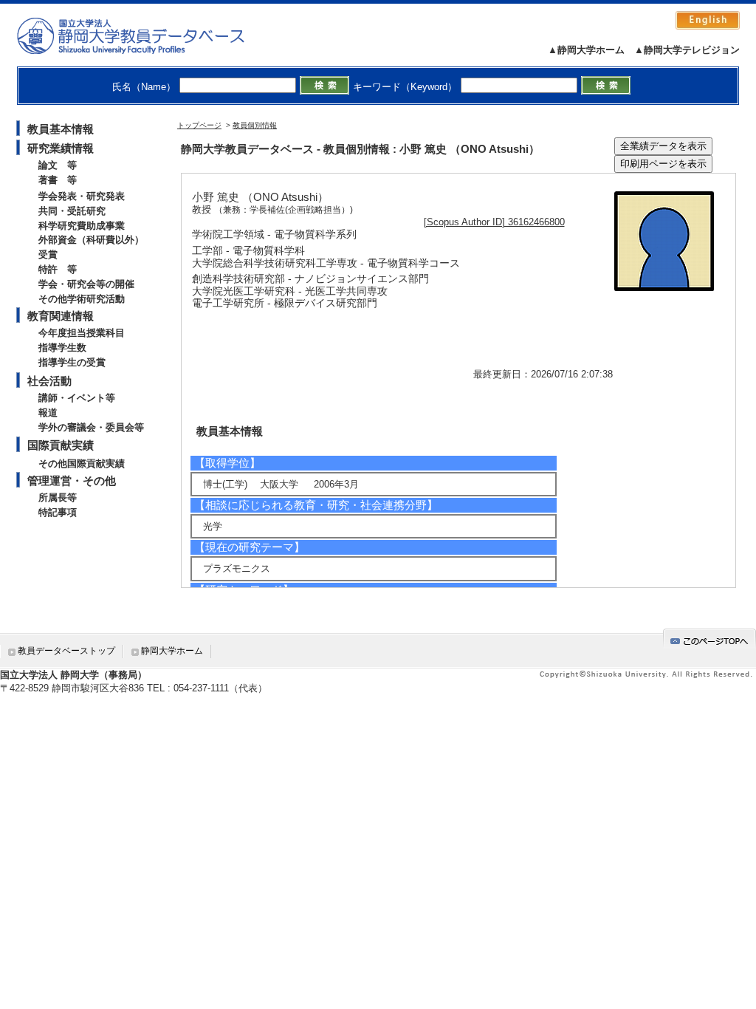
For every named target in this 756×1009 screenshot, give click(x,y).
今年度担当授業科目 (81, 332)
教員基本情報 (60, 129)
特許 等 (57, 269)
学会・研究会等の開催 (86, 284)
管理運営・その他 (71, 480)
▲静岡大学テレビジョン (687, 49)
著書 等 (57, 179)
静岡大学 (145, 35)
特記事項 (57, 512)
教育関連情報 (60, 315)
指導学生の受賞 (72, 362)
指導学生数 (62, 347)
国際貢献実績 (60, 445)
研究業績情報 (60, 148)
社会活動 (49, 380)
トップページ (199, 125)
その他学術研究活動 (81, 298)
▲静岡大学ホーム (586, 49)
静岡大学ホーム (172, 651)
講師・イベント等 (76, 397)
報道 (48, 412)
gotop (709, 639)
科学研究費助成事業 (81, 225)
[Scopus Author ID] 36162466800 (494, 222)
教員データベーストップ (66, 651)
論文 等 (57, 165)
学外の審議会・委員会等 (91, 427)
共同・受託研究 (72, 210)
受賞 (48, 254)
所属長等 (57, 497)
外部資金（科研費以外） (91, 239)
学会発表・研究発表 (81, 196)
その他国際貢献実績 (81, 463)
